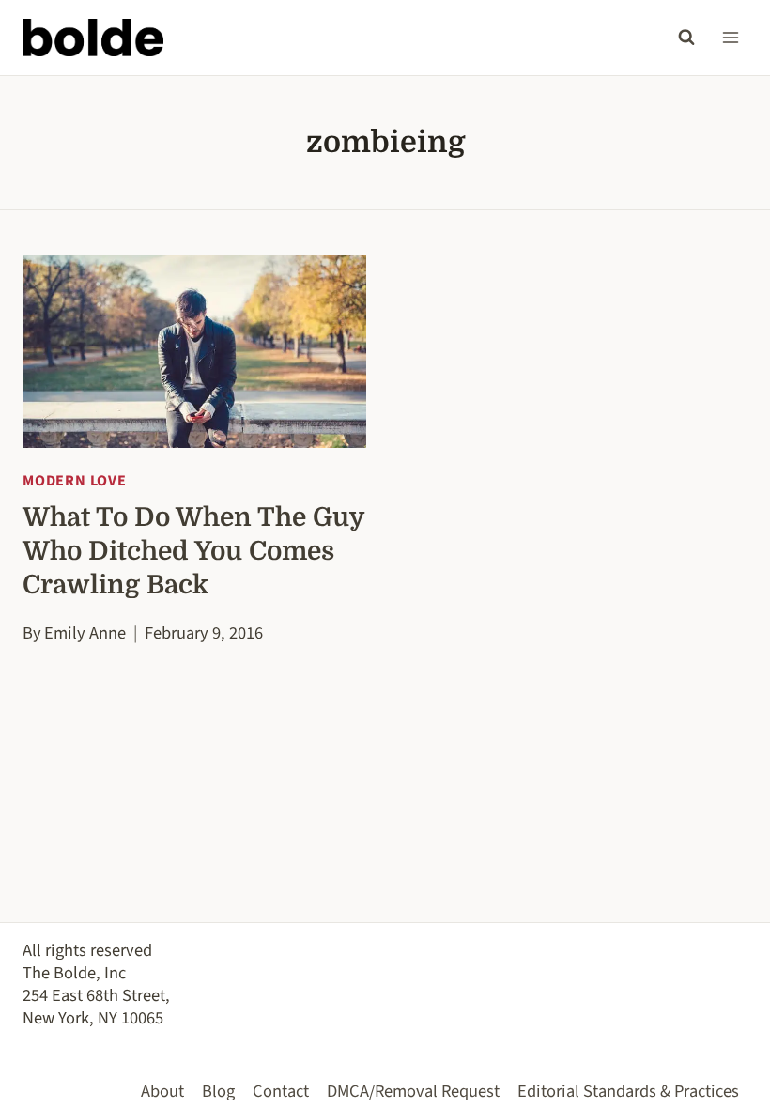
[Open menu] (730, 37)
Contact (281, 1091)
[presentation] (194, 352)
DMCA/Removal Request (413, 1091)
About (162, 1091)
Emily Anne (85, 633)
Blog (218, 1091)
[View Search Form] (686, 37)
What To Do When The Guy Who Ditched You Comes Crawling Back (193, 551)
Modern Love (75, 480)
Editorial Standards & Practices (628, 1091)
